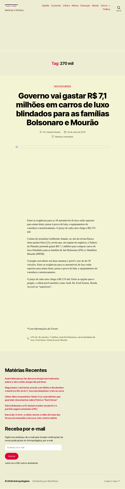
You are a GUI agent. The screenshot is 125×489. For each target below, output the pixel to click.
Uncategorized (62, 86)
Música (75, 5)
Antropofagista (21, 481)
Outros (104, 5)
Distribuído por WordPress (45, 481)
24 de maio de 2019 (76, 132)
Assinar (11, 456)
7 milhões (54, 337)
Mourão (63, 340)
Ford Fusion (40, 340)
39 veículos (43, 337)
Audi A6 (62, 337)
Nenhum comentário (64, 136)
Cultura (66, 5)
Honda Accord (53, 340)
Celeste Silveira (53, 132)
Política (106, 9)
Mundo (95, 5)
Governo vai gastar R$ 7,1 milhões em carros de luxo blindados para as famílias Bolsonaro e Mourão (62, 109)
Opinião (45, 5)
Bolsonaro (72, 337)
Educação (85, 5)
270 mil (34, 337)
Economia (56, 5)
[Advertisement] (62, 33)
